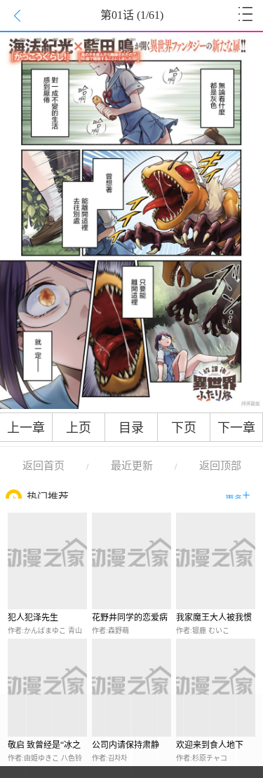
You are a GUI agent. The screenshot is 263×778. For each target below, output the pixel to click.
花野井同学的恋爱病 (130, 618)
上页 (78, 428)
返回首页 (43, 465)
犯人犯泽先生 (33, 618)
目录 (131, 428)
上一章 (26, 428)
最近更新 (132, 465)
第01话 (131, 15)
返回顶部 (220, 465)
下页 (183, 428)
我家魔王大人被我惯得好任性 (214, 618)
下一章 (236, 428)
